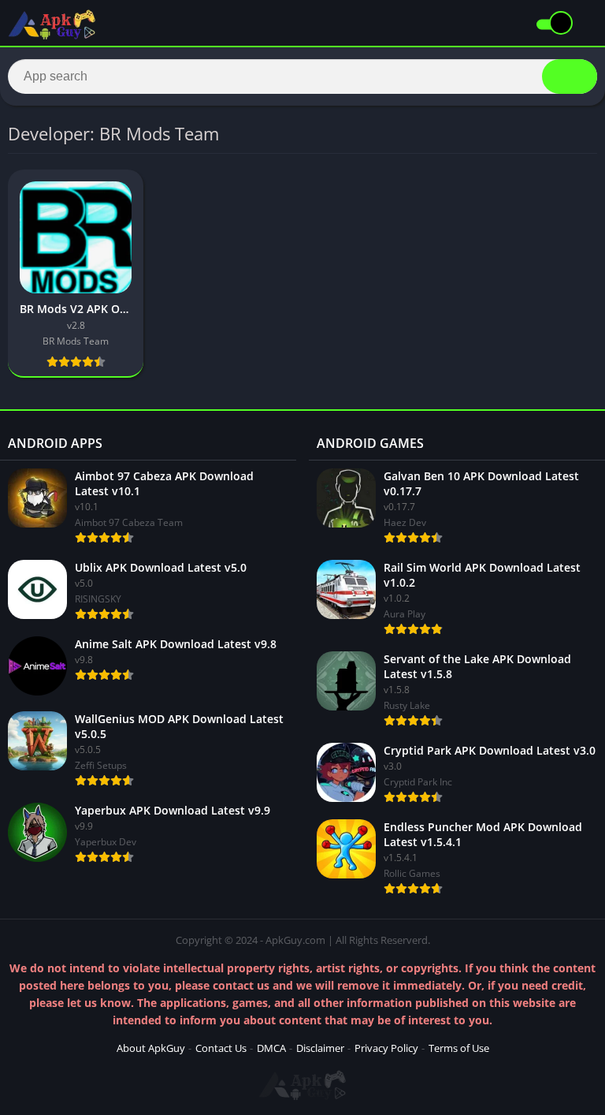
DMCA (271, 1048)
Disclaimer (320, 1048)
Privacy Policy (386, 1048)
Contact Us (221, 1048)
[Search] (569, 76)
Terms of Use (459, 1048)
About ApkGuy (151, 1048)
